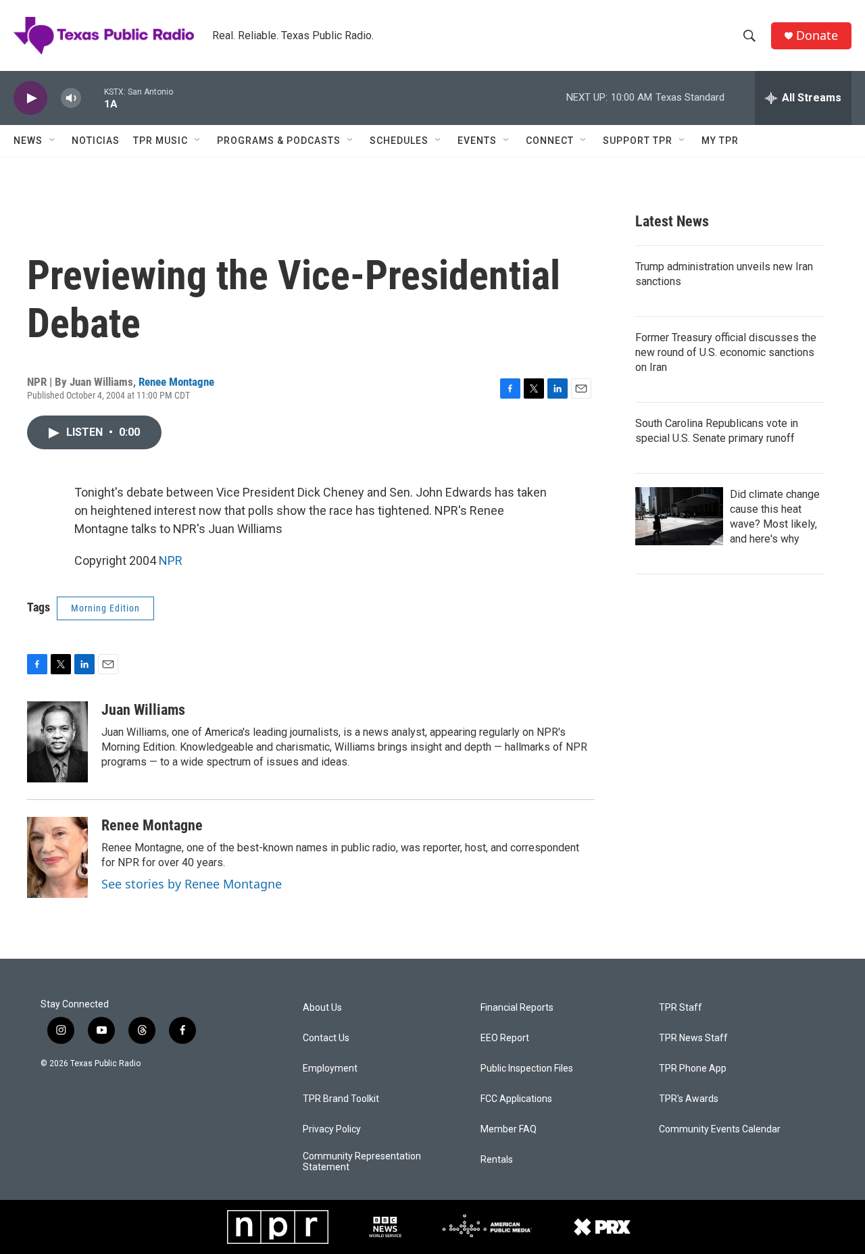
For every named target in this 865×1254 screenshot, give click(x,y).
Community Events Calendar (720, 1129)
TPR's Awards (688, 1099)
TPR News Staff (693, 1038)
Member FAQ (508, 1129)
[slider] (93, 98)
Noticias (96, 140)
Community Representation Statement (362, 1161)
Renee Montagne (176, 381)
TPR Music (160, 140)
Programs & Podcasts (279, 140)
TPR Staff (680, 1008)
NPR (170, 560)
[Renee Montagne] (57, 857)
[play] (30, 98)
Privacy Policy (332, 1129)
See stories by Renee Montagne (191, 884)
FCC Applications (516, 1099)
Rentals (496, 1160)
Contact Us (326, 1038)
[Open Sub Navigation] (52, 140)
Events (477, 140)
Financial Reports (516, 1008)
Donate (817, 35)
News (28, 140)
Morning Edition (105, 608)
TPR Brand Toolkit (341, 1099)
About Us (322, 1008)
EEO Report (504, 1038)
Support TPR (637, 140)
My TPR (720, 140)
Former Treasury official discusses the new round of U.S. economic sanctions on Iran (725, 352)
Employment (330, 1068)
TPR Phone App (692, 1068)
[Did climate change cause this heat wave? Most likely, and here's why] (679, 516)
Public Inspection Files (526, 1068)
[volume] (70, 98)
